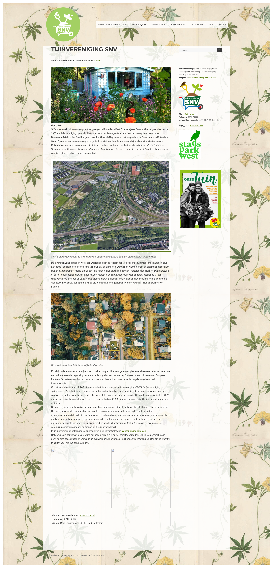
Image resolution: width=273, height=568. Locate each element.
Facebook (193, 78)
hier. (98, 60)
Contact (222, 24)
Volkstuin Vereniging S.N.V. (63, 555)
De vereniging (138, 24)
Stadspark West (196, 125)
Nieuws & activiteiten (109, 24)
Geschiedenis (178, 24)
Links (212, 24)
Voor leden (197, 24)
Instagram (203, 78)
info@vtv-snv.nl (87, 515)
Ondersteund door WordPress (92, 555)
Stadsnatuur (158, 24)
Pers (125, 24)
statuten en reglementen (134, 431)
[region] (111, 95)
